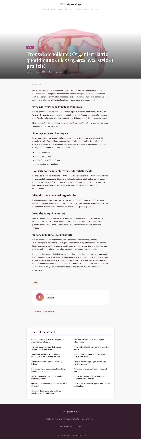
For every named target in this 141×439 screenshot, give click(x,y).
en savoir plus (66, 123)
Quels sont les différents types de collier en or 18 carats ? (49, 384)
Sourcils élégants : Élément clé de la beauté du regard (91, 348)
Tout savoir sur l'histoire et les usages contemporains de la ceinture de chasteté (47, 355)
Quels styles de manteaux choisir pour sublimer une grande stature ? (46, 348)
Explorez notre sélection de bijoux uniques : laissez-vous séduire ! (90, 355)
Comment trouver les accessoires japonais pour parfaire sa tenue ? (47, 340)
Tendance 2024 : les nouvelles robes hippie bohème (47, 362)
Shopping (94, 9)
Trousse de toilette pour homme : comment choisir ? (90, 370)
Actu (53, 9)
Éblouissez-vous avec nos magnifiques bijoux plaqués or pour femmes (48, 370)
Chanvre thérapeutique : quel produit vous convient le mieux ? (90, 362)
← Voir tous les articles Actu (43, 312)
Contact (78, 426)
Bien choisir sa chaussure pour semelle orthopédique (89, 340)
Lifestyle (78, 9)
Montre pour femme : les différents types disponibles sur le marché (89, 377)
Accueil (46, 9)
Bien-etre (68, 9)
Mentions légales (66, 426)
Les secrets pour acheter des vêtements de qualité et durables (47, 377)
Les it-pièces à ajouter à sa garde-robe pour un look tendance (92, 384)
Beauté (60, 9)
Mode (86, 9)
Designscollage (70, 4)
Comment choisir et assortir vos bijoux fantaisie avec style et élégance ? (46, 392)
